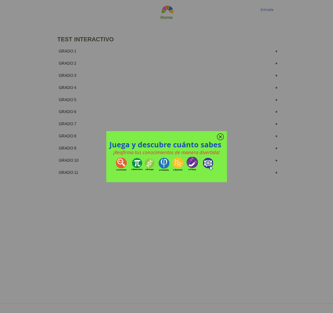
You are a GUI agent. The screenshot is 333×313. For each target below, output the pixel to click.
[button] (220, 137)
